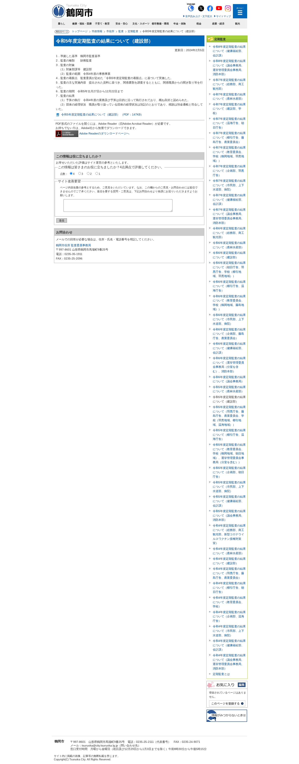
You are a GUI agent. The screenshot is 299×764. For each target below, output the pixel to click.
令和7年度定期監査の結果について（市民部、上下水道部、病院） (229, 185)
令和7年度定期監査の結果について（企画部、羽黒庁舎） (229, 171)
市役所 (110, 31)
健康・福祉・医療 (82, 23)
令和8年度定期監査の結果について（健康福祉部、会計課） (229, 51)
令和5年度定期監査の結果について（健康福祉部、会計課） (229, 501)
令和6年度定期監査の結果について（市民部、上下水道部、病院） (229, 319)
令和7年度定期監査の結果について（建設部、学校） (229, 109)
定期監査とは (221, 674)
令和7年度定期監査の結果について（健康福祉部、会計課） (229, 199)
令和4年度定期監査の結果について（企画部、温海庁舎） (229, 616)
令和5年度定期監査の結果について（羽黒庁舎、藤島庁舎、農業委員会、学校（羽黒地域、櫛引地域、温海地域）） (229, 415)
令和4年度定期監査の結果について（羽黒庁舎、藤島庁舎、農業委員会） (229, 573)
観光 (237, 23)
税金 (198, 23)
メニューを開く (240, 11)
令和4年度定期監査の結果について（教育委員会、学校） (229, 602)
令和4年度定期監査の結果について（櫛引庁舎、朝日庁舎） (229, 588)
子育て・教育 (102, 23)
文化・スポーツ (141, 23)
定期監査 (133, 31)
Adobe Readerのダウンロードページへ (104, 133)
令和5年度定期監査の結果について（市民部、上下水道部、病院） (229, 487)
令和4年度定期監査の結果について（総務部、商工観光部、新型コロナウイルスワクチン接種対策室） (229, 534)
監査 (121, 31)
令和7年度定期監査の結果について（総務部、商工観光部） (229, 84)
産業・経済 (218, 23)
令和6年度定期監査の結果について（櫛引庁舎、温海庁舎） (229, 286)
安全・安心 (122, 23)
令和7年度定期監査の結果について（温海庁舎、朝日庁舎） (229, 123)
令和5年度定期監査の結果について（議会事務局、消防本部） (229, 515)
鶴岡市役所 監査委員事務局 (73, 245)
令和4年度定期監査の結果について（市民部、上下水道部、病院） (229, 631)
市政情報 (97, 31)
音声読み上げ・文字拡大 (198, 16)
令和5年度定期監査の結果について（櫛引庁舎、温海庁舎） (229, 435)
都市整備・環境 (160, 23)
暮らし (61, 23)
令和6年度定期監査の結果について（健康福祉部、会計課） (229, 348)
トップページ (80, 31)
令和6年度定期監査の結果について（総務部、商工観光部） (229, 233)
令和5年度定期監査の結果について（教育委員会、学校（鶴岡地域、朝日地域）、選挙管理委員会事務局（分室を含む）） (229, 453)
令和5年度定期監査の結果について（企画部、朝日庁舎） (229, 472)
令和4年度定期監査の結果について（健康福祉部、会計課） (229, 645)
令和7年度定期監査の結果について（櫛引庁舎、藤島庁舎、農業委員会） (229, 137)
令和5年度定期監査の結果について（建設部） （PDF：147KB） (102, 114)
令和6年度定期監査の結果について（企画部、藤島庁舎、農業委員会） (229, 334)
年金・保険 (180, 23)
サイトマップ (223, 16)
